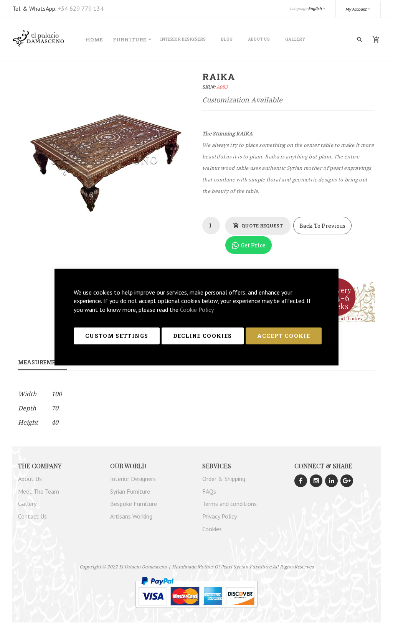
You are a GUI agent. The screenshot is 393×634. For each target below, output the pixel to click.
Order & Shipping (223, 478)
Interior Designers (183, 39)
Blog (227, 39)
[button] (358, 9)
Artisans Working (131, 516)
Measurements (42, 362)
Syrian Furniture (130, 491)
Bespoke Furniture (133, 503)
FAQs (209, 491)
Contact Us (32, 516)
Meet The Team (38, 491)
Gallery (295, 39)
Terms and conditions (229, 503)
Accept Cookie (283, 335)
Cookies (212, 529)
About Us (259, 39)
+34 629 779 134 (81, 8)
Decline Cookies (202, 335)
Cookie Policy (197, 309)
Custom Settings (116, 335)
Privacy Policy (219, 516)
